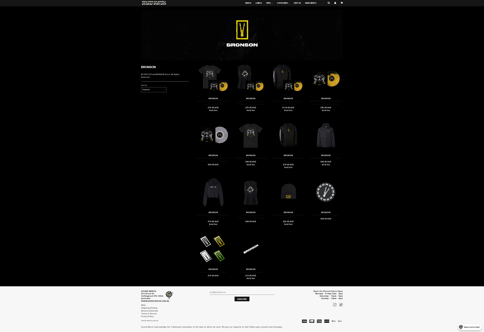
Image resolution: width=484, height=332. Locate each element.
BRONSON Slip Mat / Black (325, 215)
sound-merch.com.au (149, 321)
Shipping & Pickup (149, 308)
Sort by (144, 85)
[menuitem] (248, 3)
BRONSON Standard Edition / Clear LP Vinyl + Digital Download (213, 159)
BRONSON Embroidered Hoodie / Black (288, 159)
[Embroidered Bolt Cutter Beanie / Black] (288, 192)
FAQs (143, 305)
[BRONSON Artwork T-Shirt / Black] (251, 135)
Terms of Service (149, 313)
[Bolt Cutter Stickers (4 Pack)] (213, 249)
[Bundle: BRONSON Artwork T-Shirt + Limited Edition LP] (213, 78)
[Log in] (335, 3)
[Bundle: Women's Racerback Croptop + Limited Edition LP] (251, 78)
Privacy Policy (147, 316)
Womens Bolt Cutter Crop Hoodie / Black (213, 216)
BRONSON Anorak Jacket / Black (325, 158)
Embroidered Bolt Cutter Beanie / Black (288, 216)
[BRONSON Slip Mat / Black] (326, 192)
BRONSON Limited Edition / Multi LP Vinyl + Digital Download (326, 102)
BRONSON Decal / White (251, 272)
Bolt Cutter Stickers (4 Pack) (213, 272)
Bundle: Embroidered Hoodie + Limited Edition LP (288, 102)
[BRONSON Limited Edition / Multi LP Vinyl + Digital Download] (326, 78)
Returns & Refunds (149, 311)
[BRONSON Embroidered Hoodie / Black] (288, 135)
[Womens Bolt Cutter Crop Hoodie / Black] (213, 192)
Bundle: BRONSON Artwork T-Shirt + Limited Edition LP (213, 102)
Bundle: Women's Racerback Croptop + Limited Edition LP (251, 102)
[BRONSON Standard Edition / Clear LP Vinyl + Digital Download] (213, 135)
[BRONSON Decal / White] (251, 249)
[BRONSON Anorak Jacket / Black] (326, 135)
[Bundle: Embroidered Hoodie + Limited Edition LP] (288, 78)
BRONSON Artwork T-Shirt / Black (251, 158)
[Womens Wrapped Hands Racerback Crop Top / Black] (251, 192)
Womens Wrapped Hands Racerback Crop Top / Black (251, 216)
